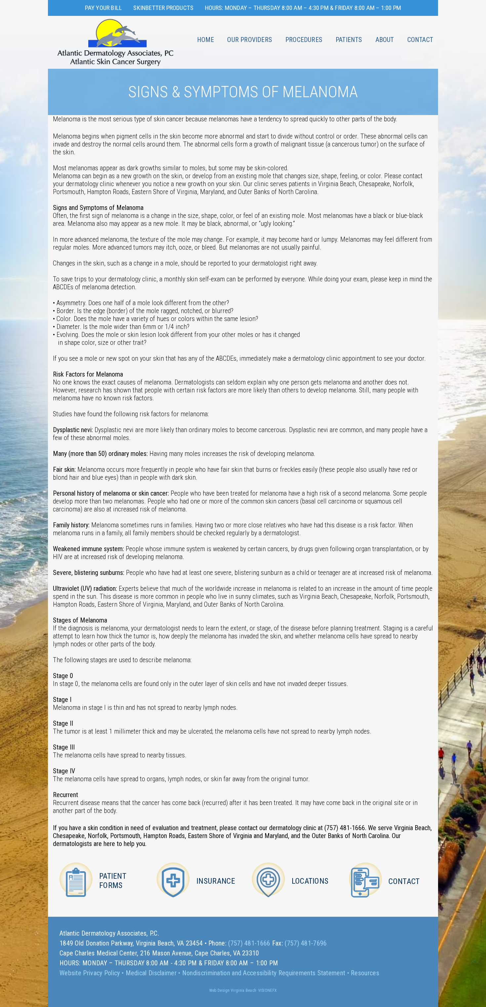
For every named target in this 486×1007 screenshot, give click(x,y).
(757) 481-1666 (249, 943)
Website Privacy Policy (90, 973)
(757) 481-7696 (306, 943)
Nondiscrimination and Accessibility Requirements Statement (263, 973)
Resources (365, 973)
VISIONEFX (267, 990)
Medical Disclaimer (151, 973)
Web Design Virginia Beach (233, 990)
